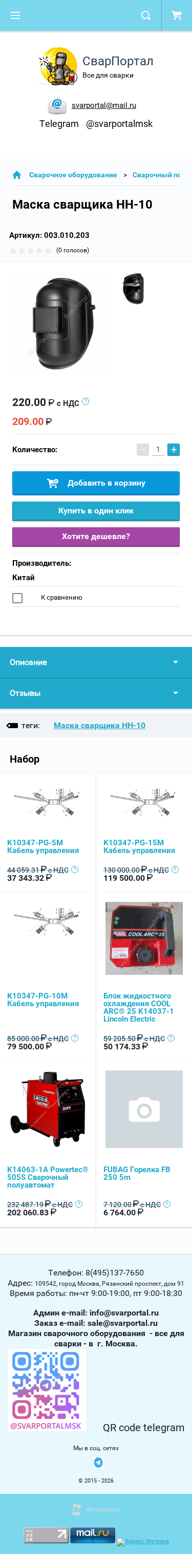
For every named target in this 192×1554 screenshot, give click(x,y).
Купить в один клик (96, 510)
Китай (23, 577)
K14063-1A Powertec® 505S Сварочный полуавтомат (48, 1177)
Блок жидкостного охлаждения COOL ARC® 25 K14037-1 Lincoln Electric (138, 1007)
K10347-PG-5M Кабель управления (43, 846)
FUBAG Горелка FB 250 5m (136, 1173)
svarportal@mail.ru (104, 105)
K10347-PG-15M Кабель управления (139, 846)
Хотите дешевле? (96, 536)
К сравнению (60, 597)
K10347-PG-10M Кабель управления (43, 999)
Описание (28, 662)
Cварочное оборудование (73, 175)
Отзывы (25, 693)
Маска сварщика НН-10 (99, 725)
